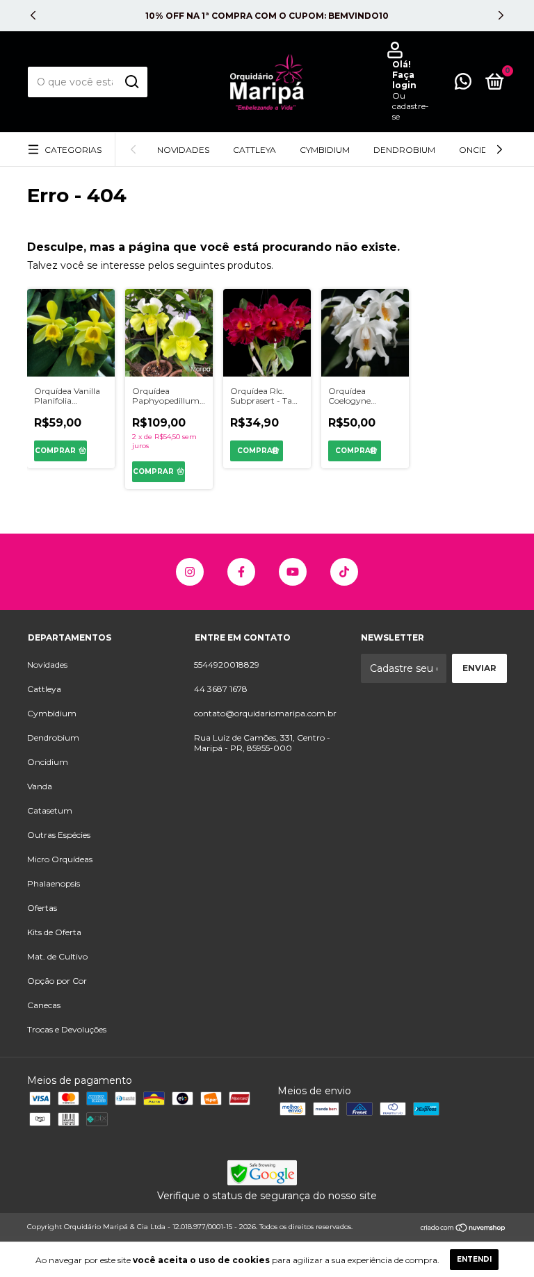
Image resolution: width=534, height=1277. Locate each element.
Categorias (73, 150)
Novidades (183, 150)
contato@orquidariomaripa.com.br (265, 713)
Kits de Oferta (54, 932)
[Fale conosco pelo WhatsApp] (463, 84)
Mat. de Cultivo (57, 956)
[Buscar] (131, 81)
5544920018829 (226, 664)
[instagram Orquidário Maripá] (190, 572)
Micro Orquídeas (59, 859)
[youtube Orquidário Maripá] (293, 572)
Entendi (474, 1259)
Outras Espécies (58, 835)
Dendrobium (404, 150)
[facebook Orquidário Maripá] (241, 572)
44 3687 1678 (221, 689)
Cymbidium (325, 150)
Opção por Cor (57, 980)
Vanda (39, 786)
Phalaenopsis (53, 883)
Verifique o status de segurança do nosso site (267, 1195)
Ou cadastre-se (410, 106)
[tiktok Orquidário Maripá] (344, 572)
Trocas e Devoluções (66, 1029)
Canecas (43, 1005)
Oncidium (481, 150)
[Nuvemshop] (463, 1228)
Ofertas (42, 908)
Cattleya (254, 150)
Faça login (404, 79)
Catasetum (49, 810)
